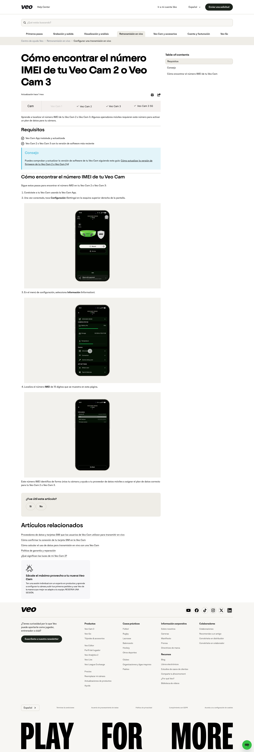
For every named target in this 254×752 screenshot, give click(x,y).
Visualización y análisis (96, 33)
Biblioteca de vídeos (170, 683)
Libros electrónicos (170, 664)
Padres (126, 669)
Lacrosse (127, 638)
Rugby (126, 634)
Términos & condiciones (65, 708)
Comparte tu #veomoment (173, 674)
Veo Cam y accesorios (165, 33)
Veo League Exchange (95, 664)
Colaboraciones (206, 629)
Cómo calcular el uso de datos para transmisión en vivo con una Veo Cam (60, 545)
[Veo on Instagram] (213, 610)
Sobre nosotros (168, 629)
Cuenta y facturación (199, 33)
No (41, 506)
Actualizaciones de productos (98, 681)
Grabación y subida (63, 33)
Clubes (126, 659)
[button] (30, 708)
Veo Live (88, 659)
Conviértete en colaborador (211, 643)
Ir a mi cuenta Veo (167, 7)
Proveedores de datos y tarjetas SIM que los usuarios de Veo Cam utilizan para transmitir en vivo (73, 534)
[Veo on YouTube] (188, 610)
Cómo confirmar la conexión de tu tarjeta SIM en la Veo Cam (53, 540)
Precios (88, 671)
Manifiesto (166, 638)
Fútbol (126, 629)
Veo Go (224, 33)
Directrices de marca (170, 648)
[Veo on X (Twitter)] (221, 610)
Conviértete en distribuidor (211, 638)
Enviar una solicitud (219, 7)
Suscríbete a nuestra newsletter (42, 639)
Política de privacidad (144, 708)
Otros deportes (130, 652)
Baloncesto (128, 643)
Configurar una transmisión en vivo (92, 41)
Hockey (126, 648)
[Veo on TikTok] (205, 610)
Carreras (165, 634)
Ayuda (87, 685)
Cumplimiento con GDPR (178, 708)
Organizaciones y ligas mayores (137, 664)
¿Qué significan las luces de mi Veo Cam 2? (44, 556)
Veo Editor (89, 645)
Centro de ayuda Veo (32, 41)
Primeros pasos (34, 33)
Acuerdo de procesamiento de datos (104, 708)
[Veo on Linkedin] (229, 610)
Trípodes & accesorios (95, 638)
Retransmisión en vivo (131, 33)
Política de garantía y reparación (38, 550)
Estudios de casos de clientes (174, 669)
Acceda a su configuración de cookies (219, 708)
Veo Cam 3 (89, 629)
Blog (163, 659)
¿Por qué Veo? (167, 678)
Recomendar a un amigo (210, 634)
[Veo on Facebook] (196, 610)
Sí (31, 506)
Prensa (164, 643)
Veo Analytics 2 (91, 655)
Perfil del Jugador (92, 650)
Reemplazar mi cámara (95, 676)
